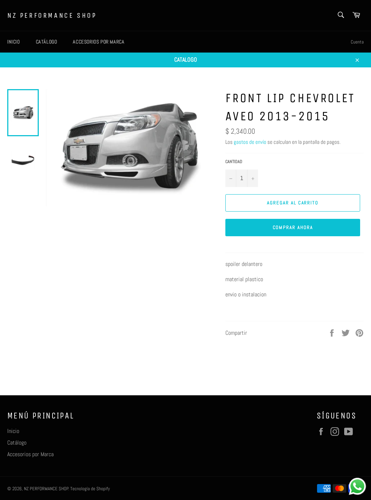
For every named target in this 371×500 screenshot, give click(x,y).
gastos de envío (250, 141)
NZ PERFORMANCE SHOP (51, 15)
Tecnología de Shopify (90, 489)
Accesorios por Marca (98, 41)
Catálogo (46, 41)
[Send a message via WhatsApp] (357, 486)
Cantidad (233, 161)
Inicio (13, 41)
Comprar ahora (293, 227)
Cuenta (357, 42)
